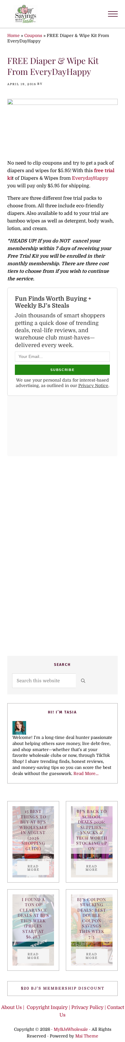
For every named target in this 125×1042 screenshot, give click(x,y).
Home (13, 35)
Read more (38, 868)
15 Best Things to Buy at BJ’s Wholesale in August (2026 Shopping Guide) (33, 830)
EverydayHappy (90, 178)
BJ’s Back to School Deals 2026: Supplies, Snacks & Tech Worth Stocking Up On (91, 830)
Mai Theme (86, 1036)
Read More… (86, 773)
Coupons (33, 35)
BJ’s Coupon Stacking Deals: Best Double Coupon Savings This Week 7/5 (91, 918)
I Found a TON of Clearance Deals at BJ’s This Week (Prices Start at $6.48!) (33, 918)
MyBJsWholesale (71, 1029)
